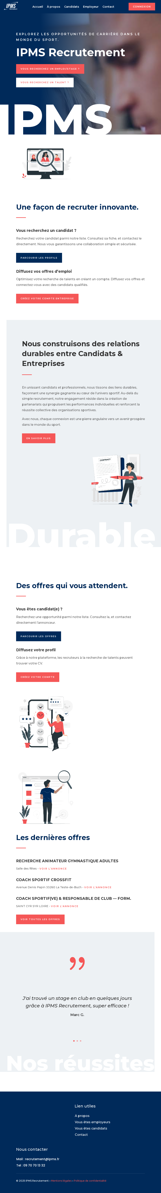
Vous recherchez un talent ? (45, 82)
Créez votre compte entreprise (47, 298)
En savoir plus (39, 438)
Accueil (37, 6)
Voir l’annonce (53, 868)
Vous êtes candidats (91, 1128)
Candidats (71, 6)
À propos (53, 6)
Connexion (142, 6)
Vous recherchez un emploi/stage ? (50, 68)
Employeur (91, 6)
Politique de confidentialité (90, 1180)
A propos (82, 1116)
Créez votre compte (38, 677)
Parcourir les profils (39, 257)
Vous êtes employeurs (92, 1122)
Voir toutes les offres (40, 919)
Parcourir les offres (39, 636)
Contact (108, 6)
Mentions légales (61, 1180)
